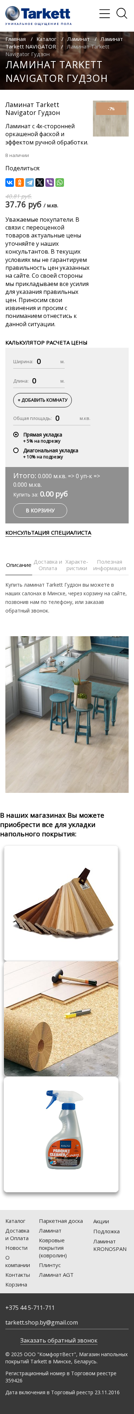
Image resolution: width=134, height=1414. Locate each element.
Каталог (46, 38)
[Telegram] (29, 182)
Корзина (16, 1284)
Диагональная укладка (50, 450)
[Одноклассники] (19, 182)
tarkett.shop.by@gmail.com (41, 1322)
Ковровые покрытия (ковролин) (53, 1248)
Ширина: (23, 361)
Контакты (17, 1274)
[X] (39, 182)
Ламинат (78, 38)
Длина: (21, 381)
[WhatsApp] (59, 182)
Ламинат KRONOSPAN (109, 1245)
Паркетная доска (61, 1220)
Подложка (106, 1231)
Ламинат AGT (56, 1274)
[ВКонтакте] (9, 182)
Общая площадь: (32, 418)
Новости (16, 1247)
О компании (17, 1261)
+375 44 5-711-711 (30, 1308)
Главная (15, 38)
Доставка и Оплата (17, 1234)
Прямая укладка (42, 434)
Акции (101, 1221)
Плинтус (50, 1265)
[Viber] (49, 182)
